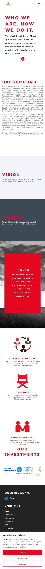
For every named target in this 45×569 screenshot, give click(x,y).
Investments (9, 518)
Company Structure (22, 358)
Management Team (22, 437)
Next (42, 470)
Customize (22, 558)
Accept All (23, 552)
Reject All (22, 564)
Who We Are (8, 515)
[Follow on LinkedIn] (6, 498)
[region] (22, 550)
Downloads (8, 521)
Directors (22, 392)
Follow (12, 498)
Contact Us (8, 528)
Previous (3, 470)
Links (6, 524)
